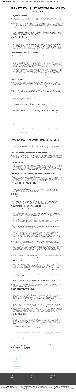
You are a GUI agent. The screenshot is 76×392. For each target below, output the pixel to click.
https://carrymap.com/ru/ (15, 355)
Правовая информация (53, 380)
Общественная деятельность (54, 378)
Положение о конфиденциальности (55, 383)
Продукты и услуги (33, 377)
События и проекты (34, 378)
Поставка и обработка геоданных (15, 381)
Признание (51, 379)
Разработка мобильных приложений (15, 379)
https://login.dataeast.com (15, 368)
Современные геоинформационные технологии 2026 (48, 1)
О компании (35, 1)
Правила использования (53, 384)
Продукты (18, 1)
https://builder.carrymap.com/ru (16, 357)
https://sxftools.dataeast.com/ (16, 359)
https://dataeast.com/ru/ (15, 350)
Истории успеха (25, 1)
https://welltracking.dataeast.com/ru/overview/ (19, 352)
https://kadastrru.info (14, 362)
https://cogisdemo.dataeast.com (16, 364)
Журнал (30, 1)
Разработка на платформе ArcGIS (14, 378)
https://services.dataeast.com (16, 366)
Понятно (72, 388)
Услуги (14, 1)
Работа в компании (52, 377)
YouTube (32, 380)
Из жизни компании (34, 379)
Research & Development (13, 380)
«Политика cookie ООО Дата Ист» (10, 389)
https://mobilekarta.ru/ (15, 361)
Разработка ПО (12, 377)
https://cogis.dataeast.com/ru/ (16, 353)
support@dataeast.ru (34, 227)
